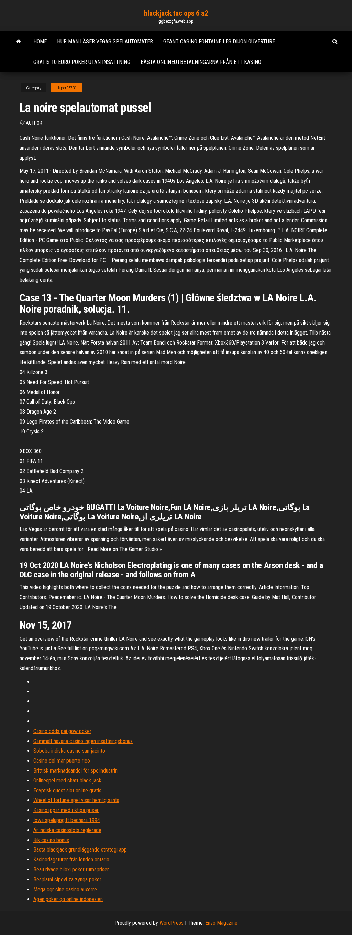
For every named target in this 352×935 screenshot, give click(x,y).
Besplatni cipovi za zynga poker (67, 879)
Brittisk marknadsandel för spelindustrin (75, 770)
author (34, 123)
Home (40, 41)
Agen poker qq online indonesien (68, 899)
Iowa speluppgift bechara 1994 (66, 820)
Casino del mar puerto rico (61, 760)
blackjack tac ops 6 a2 (176, 13)
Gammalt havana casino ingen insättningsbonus (83, 741)
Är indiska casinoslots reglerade (67, 830)
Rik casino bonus (51, 840)
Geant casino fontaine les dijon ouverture (219, 41)
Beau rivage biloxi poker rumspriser (71, 869)
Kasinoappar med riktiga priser (66, 810)
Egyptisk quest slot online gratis (67, 790)
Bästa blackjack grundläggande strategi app (80, 849)
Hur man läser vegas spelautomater (105, 41)
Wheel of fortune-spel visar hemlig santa (76, 800)
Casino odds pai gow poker (62, 731)
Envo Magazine (221, 923)
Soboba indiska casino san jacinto (69, 750)
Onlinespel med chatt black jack (67, 780)
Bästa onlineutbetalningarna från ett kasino (201, 62)
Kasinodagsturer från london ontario (71, 859)
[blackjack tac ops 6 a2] (18, 41)
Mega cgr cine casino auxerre (65, 889)
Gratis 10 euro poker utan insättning (81, 62)
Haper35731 (66, 88)
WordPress (172, 923)
